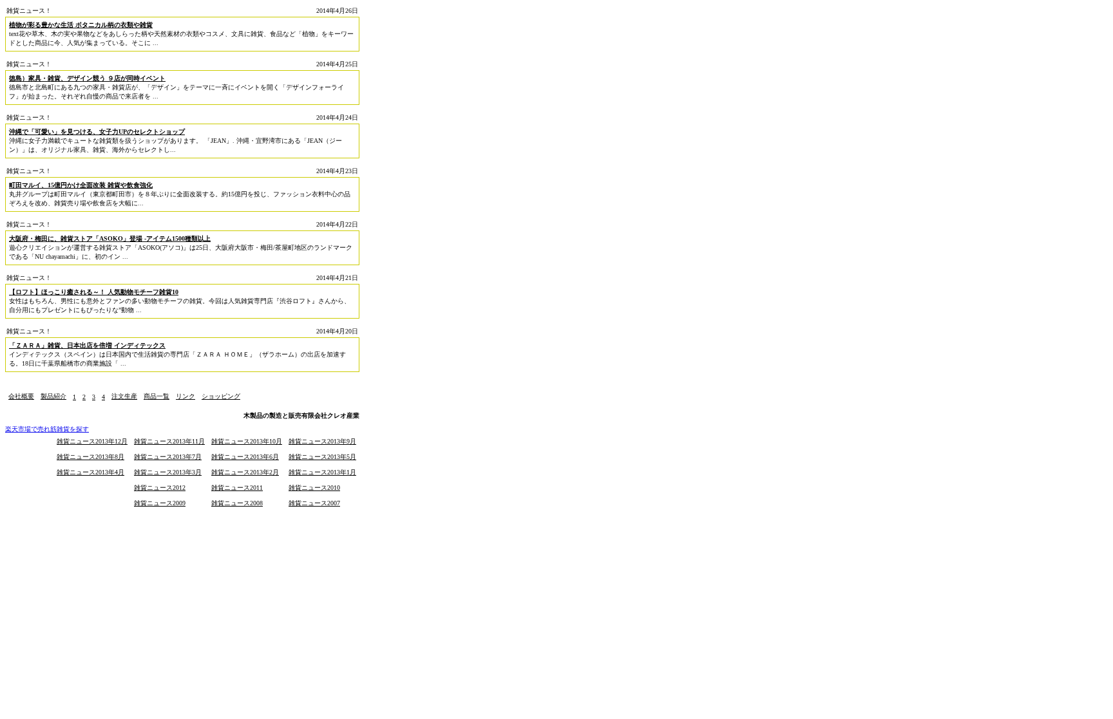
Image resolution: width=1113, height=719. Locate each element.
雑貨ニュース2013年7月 (168, 456)
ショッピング (221, 396)
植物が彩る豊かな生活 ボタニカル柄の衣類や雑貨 (81, 24)
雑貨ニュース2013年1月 (322, 472)
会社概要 (21, 396)
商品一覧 (156, 396)
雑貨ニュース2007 (314, 503)
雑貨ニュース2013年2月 (245, 472)
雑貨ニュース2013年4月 (90, 472)
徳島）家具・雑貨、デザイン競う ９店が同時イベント (87, 78)
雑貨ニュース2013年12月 (92, 441)
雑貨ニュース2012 (160, 487)
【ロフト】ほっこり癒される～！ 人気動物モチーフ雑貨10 (93, 291)
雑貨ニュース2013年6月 (245, 456)
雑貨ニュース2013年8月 (90, 456)
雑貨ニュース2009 (160, 503)
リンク (185, 396)
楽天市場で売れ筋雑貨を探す (47, 429)
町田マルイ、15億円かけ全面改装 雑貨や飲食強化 (81, 185)
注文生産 (124, 396)
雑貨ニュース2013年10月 (246, 441)
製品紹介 (53, 396)
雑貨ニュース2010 (314, 487)
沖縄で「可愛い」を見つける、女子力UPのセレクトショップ (97, 131)
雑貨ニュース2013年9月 (322, 441)
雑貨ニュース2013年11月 (169, 441)
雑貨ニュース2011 (237, 487)
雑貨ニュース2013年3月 (168, 472)
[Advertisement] (156, 384)
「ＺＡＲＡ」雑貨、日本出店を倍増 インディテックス (87, 345)
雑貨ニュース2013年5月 (322, 456)
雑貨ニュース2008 (237, 503)
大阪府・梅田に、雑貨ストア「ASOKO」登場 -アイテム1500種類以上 (110, 238)
